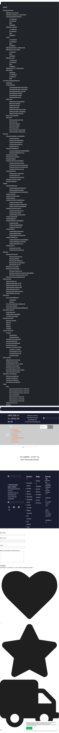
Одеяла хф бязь (13, 223)
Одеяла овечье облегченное (17, 214)
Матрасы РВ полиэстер (15, 260)
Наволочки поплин (14, 105)
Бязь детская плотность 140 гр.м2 (19, 392)
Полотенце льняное (11, 306)
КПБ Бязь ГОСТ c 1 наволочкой (14, 68)
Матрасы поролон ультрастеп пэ (18, 275)
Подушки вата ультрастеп (16, 177)
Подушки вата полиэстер (16, 173)
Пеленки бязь (13, 335)
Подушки (5, 134)
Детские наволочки (11, 341)
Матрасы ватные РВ (12, 254)
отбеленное (12, 300)
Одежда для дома (8, 318)
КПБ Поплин (9, 70)
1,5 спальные (13, 19)
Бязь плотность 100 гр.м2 (16, 396)
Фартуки (8, 322)
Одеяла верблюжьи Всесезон (17, 188)
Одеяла (5, 183)
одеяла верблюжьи (11, 185)
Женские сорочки (11, 320)
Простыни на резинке (12, 115)
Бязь (7, 386)
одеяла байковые (11, 218)
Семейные (12, 66)
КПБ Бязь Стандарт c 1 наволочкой (16, 14)
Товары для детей (8, 330)
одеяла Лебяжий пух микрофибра (18, 239)
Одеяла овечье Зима (15, 212)
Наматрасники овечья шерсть (14, 291)
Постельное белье (8, 10)
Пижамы (8, 326)
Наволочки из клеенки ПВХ (16, 101)
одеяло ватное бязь (15, 248)
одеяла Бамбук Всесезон (16, 231)
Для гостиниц (7, 357)
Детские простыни (11, 345)
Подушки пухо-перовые (12, 156)
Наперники (9, 83)
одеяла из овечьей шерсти (13, 208)
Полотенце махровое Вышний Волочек (17, 308)
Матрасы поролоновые (12, 268)
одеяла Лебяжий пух (12, 237)
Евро (10, 23)
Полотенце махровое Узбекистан (15, 304)
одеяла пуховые (10, 198)
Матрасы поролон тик (15, 271)
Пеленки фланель (14, 337)
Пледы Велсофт (10, 312)
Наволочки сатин (14, 107)
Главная (5, 7)
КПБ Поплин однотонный (13, 49)
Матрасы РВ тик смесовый (17, 262)
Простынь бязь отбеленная (17, 131)
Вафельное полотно (11, 402)
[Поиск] (50, 427)
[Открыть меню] (7, 434)
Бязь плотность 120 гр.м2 (16, 398)
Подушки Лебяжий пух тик (16, 152)
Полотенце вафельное (12, 297)
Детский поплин (13, 355)
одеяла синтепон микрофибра (17, 206)
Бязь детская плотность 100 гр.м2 (19, 388)
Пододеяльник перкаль (15, 93)
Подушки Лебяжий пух (12, 148)
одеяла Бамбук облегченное (17, 235)
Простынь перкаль (14, 124)
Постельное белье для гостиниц (15, 370)
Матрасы (5, 252)
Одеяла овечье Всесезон (16, 210)
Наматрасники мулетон (12, 289)
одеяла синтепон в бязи (16, 202)
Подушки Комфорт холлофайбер (15, 136)
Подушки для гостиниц (12, 366)
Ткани (4, 384)
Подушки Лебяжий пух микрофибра (19, 151)
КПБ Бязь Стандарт (11, 27)
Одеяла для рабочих (12, 378)
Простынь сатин (14, 127)
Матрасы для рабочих (12, 376)
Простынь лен (13, 122)
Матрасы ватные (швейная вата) (15, 277)
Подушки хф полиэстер (15, 144)
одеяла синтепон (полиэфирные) (15, 200)
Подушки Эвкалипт (11, 181)
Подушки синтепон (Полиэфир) (14, 160)
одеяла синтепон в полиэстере (18, 204)
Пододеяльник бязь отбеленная (18, 89)
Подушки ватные (11, 171)
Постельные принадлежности (11, 80)
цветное (11, 302)
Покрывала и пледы (8, 310)
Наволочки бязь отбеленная (17, 111)
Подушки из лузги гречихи (13, 179)
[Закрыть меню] (10, 426)
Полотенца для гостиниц (13, 367)
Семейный (12, 25)
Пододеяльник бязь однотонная (18, 87)
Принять (29, 728)
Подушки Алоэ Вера (11, 155)
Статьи (38, 500)
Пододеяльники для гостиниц (14, 364)
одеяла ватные (10, 245)
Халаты (8, 324)
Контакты (38, 502)
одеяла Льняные (10, 194)
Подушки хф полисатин (15, 142)
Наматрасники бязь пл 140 (13, 285)
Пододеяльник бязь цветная (17, 91)
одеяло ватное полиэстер (16, 250)
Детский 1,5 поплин (14, 349)
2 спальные (12, 52)
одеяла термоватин (11, 216)
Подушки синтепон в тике (16, 169)
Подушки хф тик (13, 146)
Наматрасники (7, 279)
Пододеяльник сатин (15, 97)
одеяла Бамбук (10, 229)
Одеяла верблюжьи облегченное (18, 192)
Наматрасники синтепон (13, 293)
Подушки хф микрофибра (16, 140)
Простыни (9, 117)
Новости (38, 491)
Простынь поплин (14, 126)
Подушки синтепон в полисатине (18, 165)
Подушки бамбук (11, 158)
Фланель (8, 404)
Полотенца (6, 295)
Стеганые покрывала (12, 316)
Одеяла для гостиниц (12, 362)
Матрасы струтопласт (12, 266)
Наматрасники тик (11, 281)
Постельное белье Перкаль (13, 16)
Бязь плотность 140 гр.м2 (16, 400)
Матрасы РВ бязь (14, 258)
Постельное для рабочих (13, 382)
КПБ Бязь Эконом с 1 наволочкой (15, 47)
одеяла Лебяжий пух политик (17, 241)
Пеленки (8, 333)
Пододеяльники (10, 85)
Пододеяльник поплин (15, 95)
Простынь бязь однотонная (17, 130)
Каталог (38, 489)
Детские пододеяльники (13, 343)
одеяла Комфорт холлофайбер (14, 220)
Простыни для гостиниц (13, 371)
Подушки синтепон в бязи (16, 163)
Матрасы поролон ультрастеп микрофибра (21, 273)
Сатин (8, 37)
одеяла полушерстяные (13, 196)
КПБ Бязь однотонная (12, 12)
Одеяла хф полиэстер (15, 227)
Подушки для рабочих (12, 380)
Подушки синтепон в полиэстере (18, 167)
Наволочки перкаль (14, 103)
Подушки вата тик (14, 175)
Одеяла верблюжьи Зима (16, 190)
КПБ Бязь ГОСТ (10, 58)
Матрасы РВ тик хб (14, 264)
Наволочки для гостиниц (13, 360)
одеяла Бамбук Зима (15, 233)
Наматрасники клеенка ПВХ (14, 287)
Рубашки (8, 328)
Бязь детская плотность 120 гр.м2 (19, 391)
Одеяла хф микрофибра (16, 225)
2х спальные (12, 21)
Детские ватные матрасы (13, 339)
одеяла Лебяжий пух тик (16, 243)
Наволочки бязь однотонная (17, 109)
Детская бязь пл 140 (15, 353)
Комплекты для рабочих (10, 373)
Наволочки (9, 99)
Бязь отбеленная (14, 395)
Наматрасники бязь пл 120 (13, 283)
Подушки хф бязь (14, 138)
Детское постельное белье (14, 347)
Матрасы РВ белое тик (15, 256)
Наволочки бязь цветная (16, 113)
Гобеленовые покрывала (13, 314)
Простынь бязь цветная (16, 120)
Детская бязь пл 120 (15, 351)
